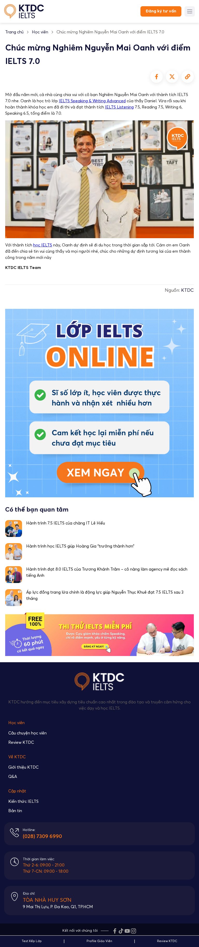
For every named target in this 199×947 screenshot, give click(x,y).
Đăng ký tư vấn (161, 11)
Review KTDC (21, 742)
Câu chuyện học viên (27, 733)
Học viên (40, 32)
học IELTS (42, 245)
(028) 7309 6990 (42, 836)
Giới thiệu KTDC (23, 767)
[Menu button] (189, 11)
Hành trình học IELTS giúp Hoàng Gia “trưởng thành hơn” (80, 546)
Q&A (12, 777)
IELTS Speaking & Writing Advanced (92, 101)
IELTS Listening (119, 107)
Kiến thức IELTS (23, 801)
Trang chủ (14, 32)
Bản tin (15, 811)
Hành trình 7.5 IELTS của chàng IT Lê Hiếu (65, 523)
